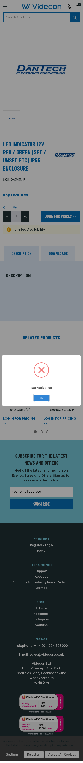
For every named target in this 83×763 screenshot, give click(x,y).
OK (41, 398)
